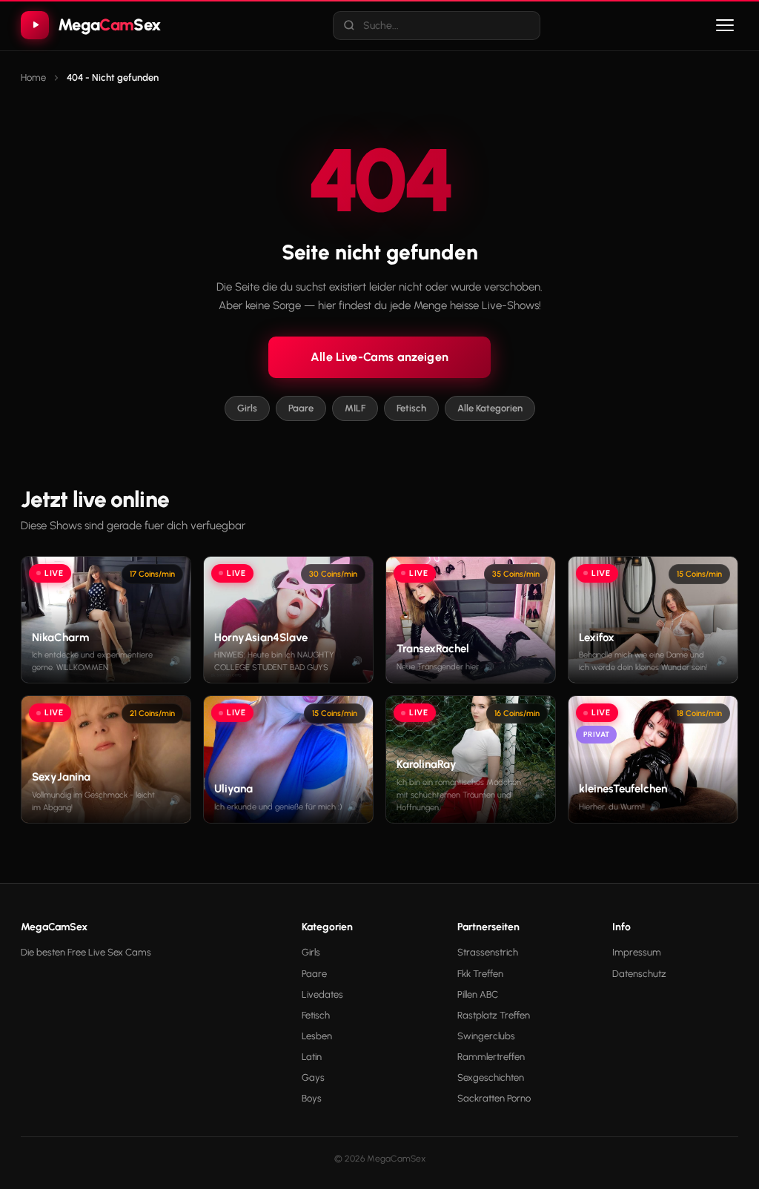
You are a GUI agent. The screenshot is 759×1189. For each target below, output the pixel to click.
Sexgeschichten (490, 1077)
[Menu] (725, 25)
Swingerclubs (486, 1035)
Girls (247, 408)
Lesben (317, 1035)
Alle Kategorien (490, 408)
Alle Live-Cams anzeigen (379, 357)
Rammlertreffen (491, 1056)
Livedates (322, 994)
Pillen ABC (477, 994)
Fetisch (411, 408)
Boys (312, 1098)
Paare (301, 408)
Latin (312, 1056)
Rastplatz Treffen (493, 1015)
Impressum (636, 952)
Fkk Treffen (480, 973)
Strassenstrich (487, 952)
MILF (355, 408)
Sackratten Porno (494, 1098)
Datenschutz (639, 973)
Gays (313, 1077)
